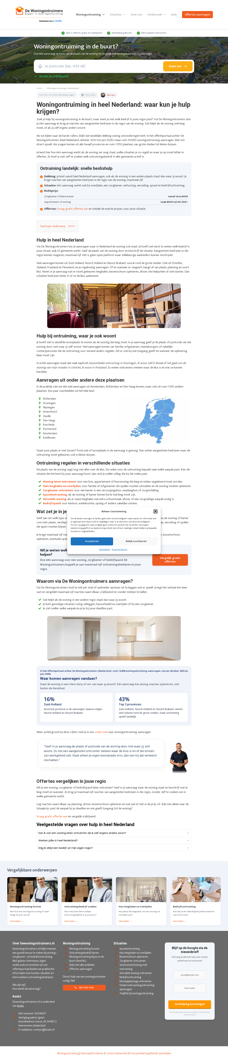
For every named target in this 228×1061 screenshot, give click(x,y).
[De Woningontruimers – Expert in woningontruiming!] (39, 14)
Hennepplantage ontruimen (135, 981)
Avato (20, 1006)
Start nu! (175, 66)
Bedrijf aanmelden (160, 1053)
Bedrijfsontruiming (130, 977)
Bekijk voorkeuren (136, 541)
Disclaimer (98, 1053)
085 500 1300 (86, 988)
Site (82, 1053)
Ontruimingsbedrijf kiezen (84, 952)
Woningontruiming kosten (84, 948)
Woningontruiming (88, 14)
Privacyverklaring (119, 549)
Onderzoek (154, 14)
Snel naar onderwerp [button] (52, 226)
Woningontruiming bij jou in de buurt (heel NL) (86, 959)
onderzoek (101, 732)
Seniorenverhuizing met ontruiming (133, 967)
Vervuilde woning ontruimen (136, 973)
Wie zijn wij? (19, 985)
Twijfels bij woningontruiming (137, 993)
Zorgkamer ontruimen (133, 961)
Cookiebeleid (104, 549)
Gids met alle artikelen (82, 965)
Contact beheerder (116, 1053)
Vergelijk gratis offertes (170, 560)
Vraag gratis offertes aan (72, 208)
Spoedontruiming (130, 948)
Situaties (115, 14)
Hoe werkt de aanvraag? (26, 989)
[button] (155, 511)
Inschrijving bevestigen (190, 1004)
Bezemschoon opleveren (134, 957)
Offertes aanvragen (197, 14)
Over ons (136, 14)
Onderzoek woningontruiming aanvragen (137, 987)
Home (39, 88)
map (87, 1053)
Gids (174, 14)
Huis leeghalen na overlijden (135, 952)
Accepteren (92, 541)
